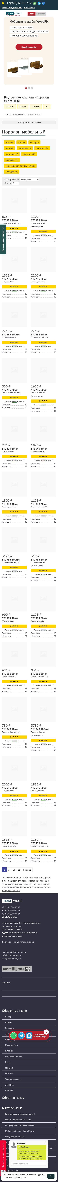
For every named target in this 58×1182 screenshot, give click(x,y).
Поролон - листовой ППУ (39, 337)
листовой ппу (12, 159)
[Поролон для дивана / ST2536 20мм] (14, 654)
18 (26, 463)
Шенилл (9, 1090)
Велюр (8, 1016)
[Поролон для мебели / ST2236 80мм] (43, 259)
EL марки (34, 142)
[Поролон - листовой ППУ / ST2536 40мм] (43, 823)
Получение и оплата (14, 1136)
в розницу (40, 13)
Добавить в (14, 228)
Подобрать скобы (29, 47)
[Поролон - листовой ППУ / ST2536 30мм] (43, 654)
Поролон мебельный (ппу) (11, 223)
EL (47, 106)
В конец (27, 869)
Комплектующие (19, 114)
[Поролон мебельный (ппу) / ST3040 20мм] (14, 709)
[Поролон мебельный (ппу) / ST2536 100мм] (14, 539)
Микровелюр (11, 1045)
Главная (8, 114)
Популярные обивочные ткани (20, 1125)
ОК (51, 1176)
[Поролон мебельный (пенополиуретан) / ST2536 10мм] (43, 539)
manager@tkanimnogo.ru (14, 952)
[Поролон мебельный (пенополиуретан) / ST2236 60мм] (43, 370)
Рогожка (9, 1073)
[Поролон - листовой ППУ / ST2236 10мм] (43, 314)
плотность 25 (29, 154)
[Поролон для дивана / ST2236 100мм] (14, 314)
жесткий (9, 148)
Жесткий (35, 106)
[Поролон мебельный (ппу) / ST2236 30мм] (14, 200)
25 (26, 466)
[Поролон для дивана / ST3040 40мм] (14, 484)
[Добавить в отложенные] (25, 217)
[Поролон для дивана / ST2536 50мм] (14, 823)
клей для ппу (12, 171)
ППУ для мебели (8, 282)
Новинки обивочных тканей (18, 1119)
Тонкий (23, 106)
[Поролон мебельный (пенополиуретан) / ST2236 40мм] (43, 200)
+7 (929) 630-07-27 (11, 913)
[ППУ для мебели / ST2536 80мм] (14, 768)
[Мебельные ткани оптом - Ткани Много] (29, 901)
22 (26, 235)
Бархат (8, 1022)
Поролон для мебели (38, 282)
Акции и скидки (12, 1170)
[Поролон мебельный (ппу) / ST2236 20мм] (14, 370)
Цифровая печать (13, 1056)
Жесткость (6, 238)
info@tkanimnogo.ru (11, 955)
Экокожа (9, 1084)
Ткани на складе (13, 1079)
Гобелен (9, 1067)
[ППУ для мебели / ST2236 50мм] (14, 259)
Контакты (29, 7)
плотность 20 (42, 148)
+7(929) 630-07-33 (20, 3)
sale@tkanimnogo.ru (12, 958)
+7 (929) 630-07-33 (11, 907)
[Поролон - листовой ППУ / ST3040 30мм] (43, 484)
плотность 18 (24, 148)
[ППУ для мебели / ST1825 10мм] (14, 429)
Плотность (6, 235)
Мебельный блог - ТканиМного (20, 1131)
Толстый (10, 106)
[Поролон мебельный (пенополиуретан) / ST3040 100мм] (43, 709)
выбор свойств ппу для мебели (20, 165)
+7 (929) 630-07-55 (11, 910)
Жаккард (9, 1028)
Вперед (16, 869)
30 (55, 463)
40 (55, 466)
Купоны (9, 1050)
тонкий (21, 142)
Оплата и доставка (12, 7)
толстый (9, 142)
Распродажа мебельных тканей (20, 1114)
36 (26, 238)
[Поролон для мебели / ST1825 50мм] (43, 598)
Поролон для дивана (9, 337)
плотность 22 (12, 154)
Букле (8, 1062)
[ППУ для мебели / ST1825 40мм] (14, 598)
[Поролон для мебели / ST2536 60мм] (43, 768)
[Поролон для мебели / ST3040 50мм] (43, 429)
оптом (31, 13)
